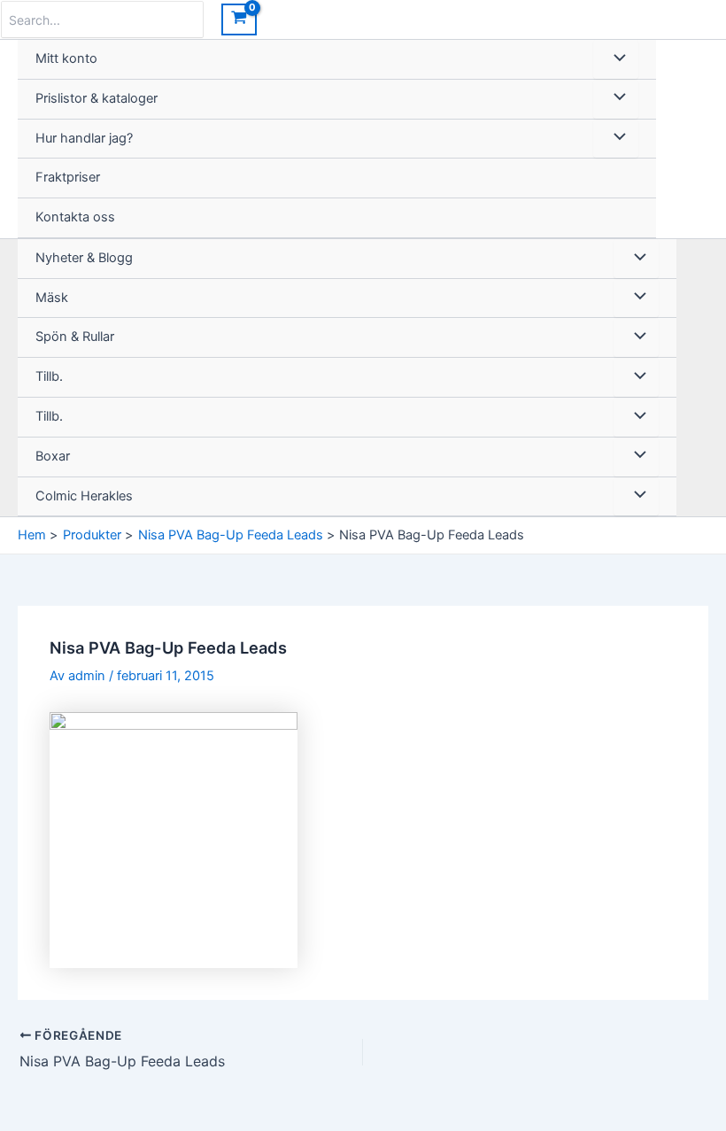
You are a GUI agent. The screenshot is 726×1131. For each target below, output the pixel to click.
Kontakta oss (75, 217)
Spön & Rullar (74, 337)
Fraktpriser (67, 177)
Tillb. (49, 376)
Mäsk (51, 298)
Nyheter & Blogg (84, 258)
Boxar (52, 456)
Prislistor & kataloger (96, 98)
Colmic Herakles (84, 496)
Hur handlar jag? (84, 138)
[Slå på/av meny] (615, 59)
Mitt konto (66, 58)
